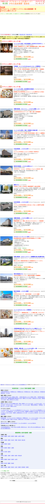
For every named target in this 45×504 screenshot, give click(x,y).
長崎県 (9, 467)
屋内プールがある (6, 419)
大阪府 (9, 455)
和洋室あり (41, 404)
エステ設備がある (9, 411)
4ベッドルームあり (26, 404)
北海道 (2, 436)
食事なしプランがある (27, 398)
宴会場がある (19, 418)
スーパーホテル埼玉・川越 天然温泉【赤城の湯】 (26, 130)
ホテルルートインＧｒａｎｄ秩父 (22, 236)
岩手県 (9, 436)
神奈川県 (23, 440)
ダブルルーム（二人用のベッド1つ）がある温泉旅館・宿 (15, 384)
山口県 (16, 459)
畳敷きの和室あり (34, 404)
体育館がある (25, 418)
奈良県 (16, 455)
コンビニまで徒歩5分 (32, 423)
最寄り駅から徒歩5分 (5, 423)
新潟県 (9, 443)
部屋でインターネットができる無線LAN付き (9, 403)
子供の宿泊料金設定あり (5, 427)
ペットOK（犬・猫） (5, 410)
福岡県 (2, 467)
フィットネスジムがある (33, 418)
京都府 (5, 455)
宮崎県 (19, 467)
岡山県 (9, 459)
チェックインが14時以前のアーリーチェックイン (19, 410)
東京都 (19, 440)
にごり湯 (8, 393)
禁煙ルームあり (13, 406)
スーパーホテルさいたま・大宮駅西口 (23, 310)
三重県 (12, 447)
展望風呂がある (20, 391)
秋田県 (12, 436)
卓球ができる (20, 419)
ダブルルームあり (9, 404)
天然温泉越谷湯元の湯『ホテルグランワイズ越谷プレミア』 (28, 328)
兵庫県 (12, 455)
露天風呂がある (27, 391)
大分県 (16, 467)
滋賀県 (2, 455)
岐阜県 (5, 447)
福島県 (23, 436)
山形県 (19, 436)
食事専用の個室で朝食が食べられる (15, 398)
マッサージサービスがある (19, 411)
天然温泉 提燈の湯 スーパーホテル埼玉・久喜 (25, 348)
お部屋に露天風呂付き (5, 391)
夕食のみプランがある (36, 398)
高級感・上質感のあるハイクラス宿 (20, 412)
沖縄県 (27, 467)
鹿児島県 (23, 467)
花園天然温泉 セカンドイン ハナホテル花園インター (27, 109)
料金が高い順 (29, 34)
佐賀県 (5, 467)
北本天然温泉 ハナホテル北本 (21, 202)
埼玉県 (12, 440)
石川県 (5, 451)
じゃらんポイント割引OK (33, 412)
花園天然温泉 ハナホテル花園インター (23, 218)
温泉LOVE (2, 384)
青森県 (5, 436)
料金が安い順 (22, 34)
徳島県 (2, 463)
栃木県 (2, 440)
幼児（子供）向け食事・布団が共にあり (19, 427)
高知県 (12, 463)
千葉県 (16, 440)
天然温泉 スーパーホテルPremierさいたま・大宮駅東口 (27, 66)
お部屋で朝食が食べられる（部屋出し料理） (28, 397)
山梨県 (2, 443)
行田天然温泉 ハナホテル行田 (21, 149)
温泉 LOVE (22, 501)
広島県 (12, 459)
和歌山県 (20, 455)
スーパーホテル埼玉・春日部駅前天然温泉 (24, 89)
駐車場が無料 (3, 418)
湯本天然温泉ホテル (18, 274)
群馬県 (9, 440)
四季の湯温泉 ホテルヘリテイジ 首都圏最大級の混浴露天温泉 (29, 256)
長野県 (5, 443)
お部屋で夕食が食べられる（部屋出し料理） (9, 397)
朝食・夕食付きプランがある (12, 399)
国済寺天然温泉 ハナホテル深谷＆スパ (23, 166)
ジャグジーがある (33, 419)
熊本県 (12, 467)
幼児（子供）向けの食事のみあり (34, 427)
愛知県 (9, 447)
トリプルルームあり (18, 404)
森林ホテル (16, 184)
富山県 (2, 451)
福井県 (9, 451)
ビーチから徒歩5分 (14, 423)
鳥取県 (2, 459)
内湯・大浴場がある (35, 391)
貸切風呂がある (13, 391)
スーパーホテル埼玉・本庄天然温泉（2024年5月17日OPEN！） (29, 43)
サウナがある (27, 419)
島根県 (5, 459)
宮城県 (16, 436)
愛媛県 (9, 463)
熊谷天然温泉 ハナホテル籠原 (21, 291)
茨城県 (5, 440)
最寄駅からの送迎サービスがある (31, 411)
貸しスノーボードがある (7, 412)
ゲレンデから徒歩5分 (22, 423)
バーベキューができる (11, 418)
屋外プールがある (13, 419)
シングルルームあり (38, 403)
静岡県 (2, 447)
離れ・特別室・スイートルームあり (26, 403)
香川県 (5, 463)
